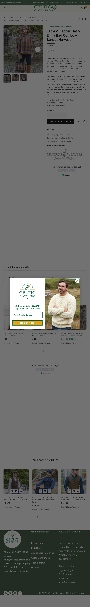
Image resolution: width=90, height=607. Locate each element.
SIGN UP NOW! (27, 322)
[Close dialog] (77, 281)
